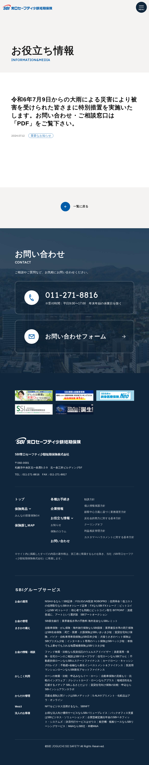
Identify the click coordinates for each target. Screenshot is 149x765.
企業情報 (57, 508)
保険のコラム (59, 531)
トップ (20, 499)
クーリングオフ (93, 524)
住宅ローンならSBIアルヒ (112, 656)
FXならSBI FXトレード (103, 605)
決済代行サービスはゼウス (81, 721)
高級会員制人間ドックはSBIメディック (67, 695)
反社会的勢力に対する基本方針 (102, 518)
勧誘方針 (89, 499)
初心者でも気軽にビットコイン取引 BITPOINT (97, 610)
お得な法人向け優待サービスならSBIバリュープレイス (76, 712)
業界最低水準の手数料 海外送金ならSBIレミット (90, 620)
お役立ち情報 (60, 518)
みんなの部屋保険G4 (27, 515)
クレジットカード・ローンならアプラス (91, 680)
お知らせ (56, 525)
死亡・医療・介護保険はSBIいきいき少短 (88, 632)
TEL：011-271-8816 (27, 474)
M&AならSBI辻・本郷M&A (83, 726)
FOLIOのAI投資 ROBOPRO (91, 601)
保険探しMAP (25, 525)
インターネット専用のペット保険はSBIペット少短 (95, 641)
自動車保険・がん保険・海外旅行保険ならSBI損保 (73, 627)
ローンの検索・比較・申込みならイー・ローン (71, 676)
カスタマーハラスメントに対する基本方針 (109, 537)
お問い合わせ (60, 541)
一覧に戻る (80, 206)
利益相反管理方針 (94, 530)
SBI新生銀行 (52, 620)
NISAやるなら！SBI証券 (59, 601)
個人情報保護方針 (94, 505)
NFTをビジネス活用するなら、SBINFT (67, 706)
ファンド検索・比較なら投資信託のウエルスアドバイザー (78, 651)
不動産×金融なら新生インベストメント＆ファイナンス (92, 665)
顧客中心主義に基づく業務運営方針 (105, 511)
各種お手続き (60, 499)
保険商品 (21, 508)
